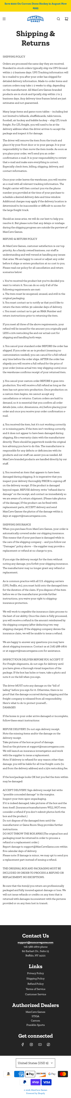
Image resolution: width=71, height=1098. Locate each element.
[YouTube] (40, 1044)
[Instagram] (31, 1044)
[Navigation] (4, 19)
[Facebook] (23, 1044)
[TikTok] (48, 1044)
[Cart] (66, 19)
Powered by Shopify (35, 1093)
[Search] (58, 19)
